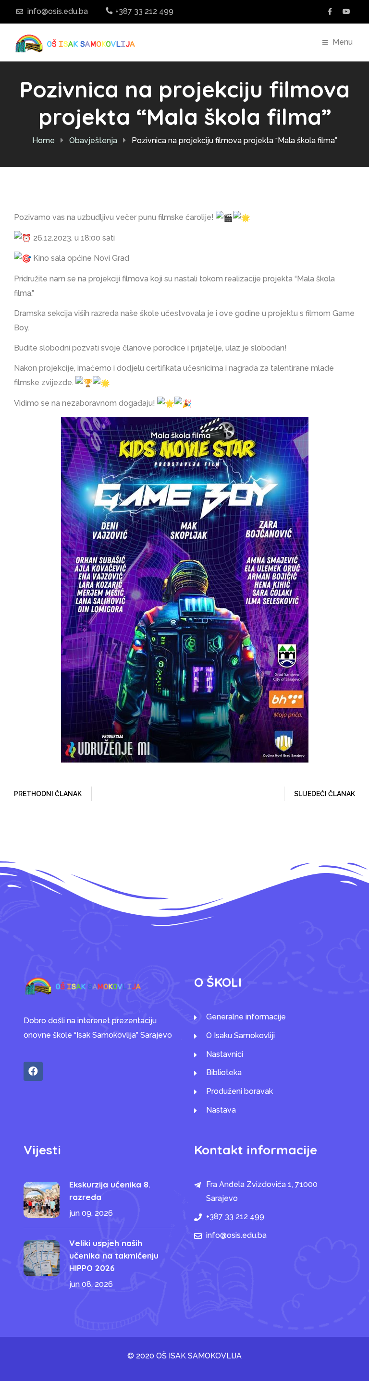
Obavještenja (93, 140)
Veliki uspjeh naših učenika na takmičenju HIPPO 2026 (114, 1255)
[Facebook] (33, 1071)
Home (43, 140)
